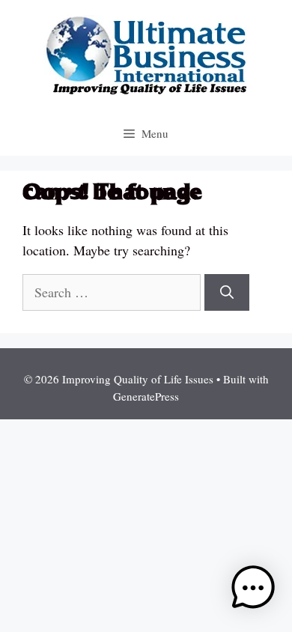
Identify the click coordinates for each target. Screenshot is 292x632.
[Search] (226, 292)
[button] (253, 590)
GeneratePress (146, 396)
